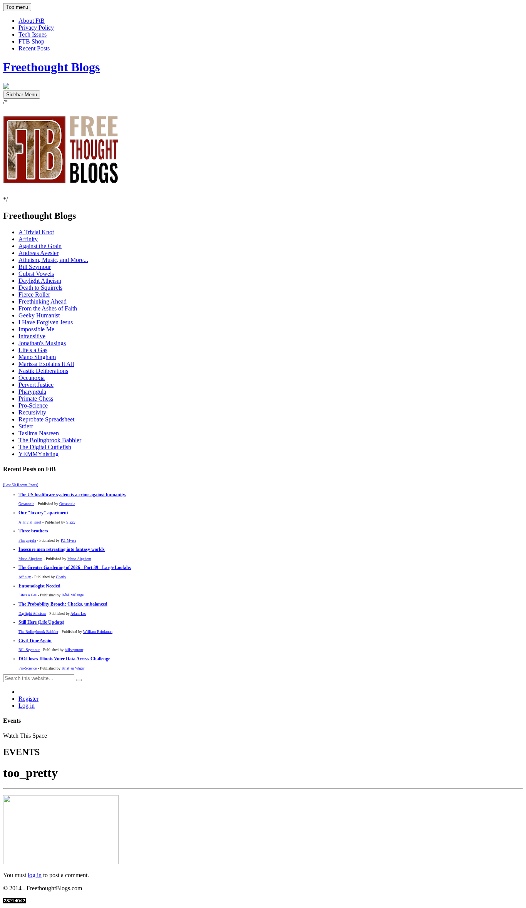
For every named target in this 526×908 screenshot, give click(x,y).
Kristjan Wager (73, 668)
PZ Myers (68, 540)
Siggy (70, 522)
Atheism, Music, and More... (53, 260)
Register (28, 698)
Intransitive (31, 336)
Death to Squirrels (40, 287)
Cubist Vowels (36, 273)
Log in (26, 705)
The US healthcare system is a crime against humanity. (72, 494)
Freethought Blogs (51, 67)
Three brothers (33, 531)
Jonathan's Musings (42, 343)
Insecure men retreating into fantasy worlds (61, 549)
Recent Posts (34, 48)
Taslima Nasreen (38, 433)
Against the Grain (40, 246)
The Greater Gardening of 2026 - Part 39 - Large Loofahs (74, 567)
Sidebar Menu (21, 94)
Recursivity (32, 412)
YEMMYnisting (38, 454)
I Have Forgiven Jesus (45, 322)
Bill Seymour (34, 267)
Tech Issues (32, 34)
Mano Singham (37, 357)
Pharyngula (32, 391)
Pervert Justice (36, 384)
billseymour (74, 650)
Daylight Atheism (39, 280)
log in (35, 875)
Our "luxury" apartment (43, 512)
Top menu (17, 7)
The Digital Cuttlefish (44, 447)
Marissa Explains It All (46, 364)
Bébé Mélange (73, 595)
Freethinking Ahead (42, 301)
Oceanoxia (31, 377)
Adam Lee (78, 613)
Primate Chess (35, 398)
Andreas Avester (38, 253)
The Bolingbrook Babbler (49, 440)
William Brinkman (97, 631)
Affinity (28, 239)
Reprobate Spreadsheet (46, 419)
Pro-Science (33, 405)
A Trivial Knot (36, 232)
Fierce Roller (34, 294)
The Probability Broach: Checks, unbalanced (62, 604)
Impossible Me (36, 329)
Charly (61, 577)
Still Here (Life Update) (41, 622)
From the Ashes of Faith (47, 308)
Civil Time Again (35, 640)
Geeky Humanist (39, 315)
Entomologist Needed (39, 586)
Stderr (25, 426)
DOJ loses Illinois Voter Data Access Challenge (64, 658)
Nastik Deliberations (43, 371)
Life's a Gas (32, 350)
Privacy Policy (36, 27)
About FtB (31, 20)
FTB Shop (31, 41)
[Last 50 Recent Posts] (20, 485)
